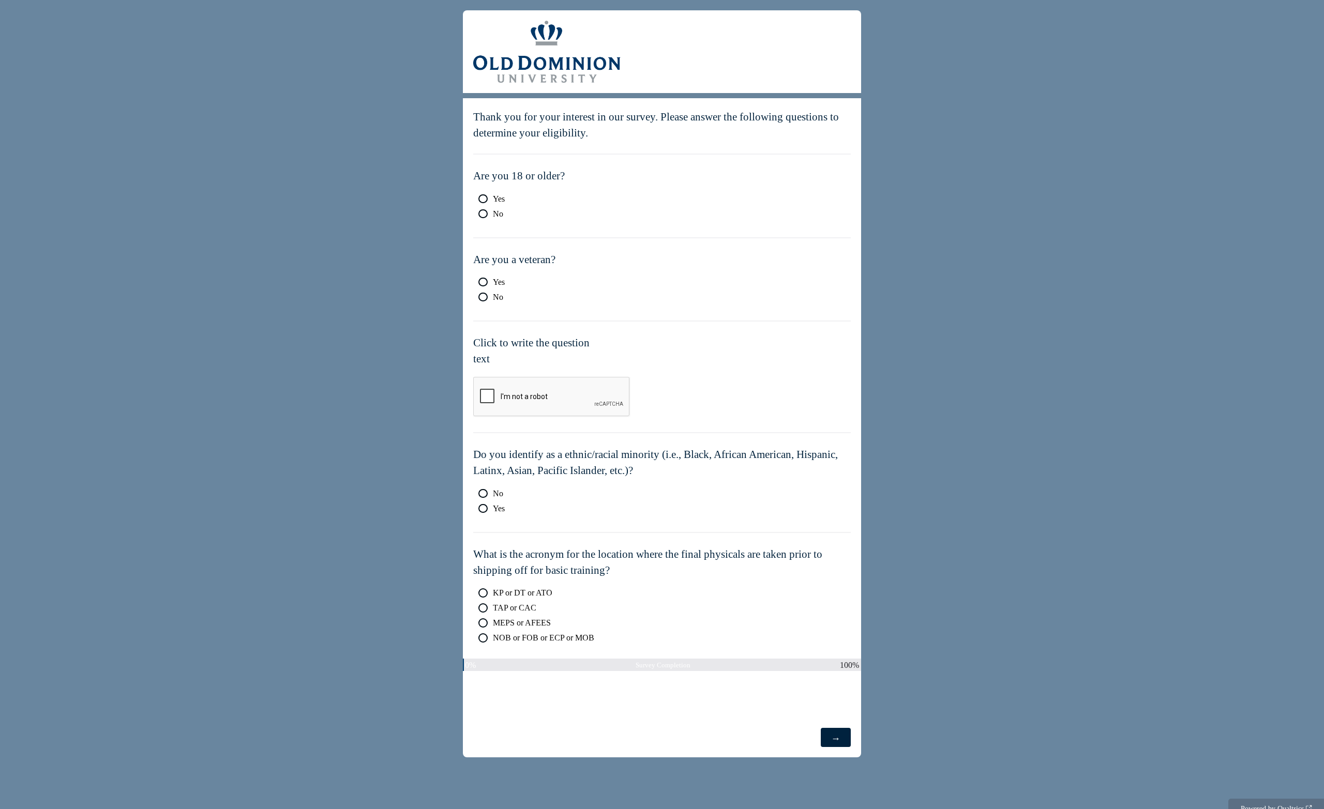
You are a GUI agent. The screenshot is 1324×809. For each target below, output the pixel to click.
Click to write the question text (531, 350)
